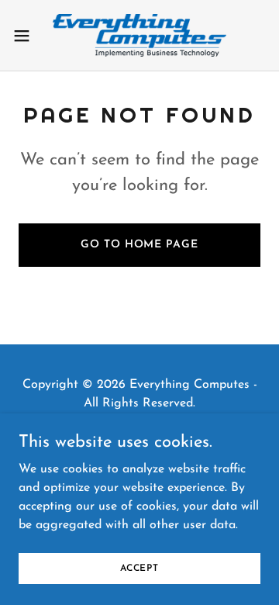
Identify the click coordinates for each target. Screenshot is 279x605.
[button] (26, 35)
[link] (139, 35)
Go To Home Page (139, 245)
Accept (139, 567)
